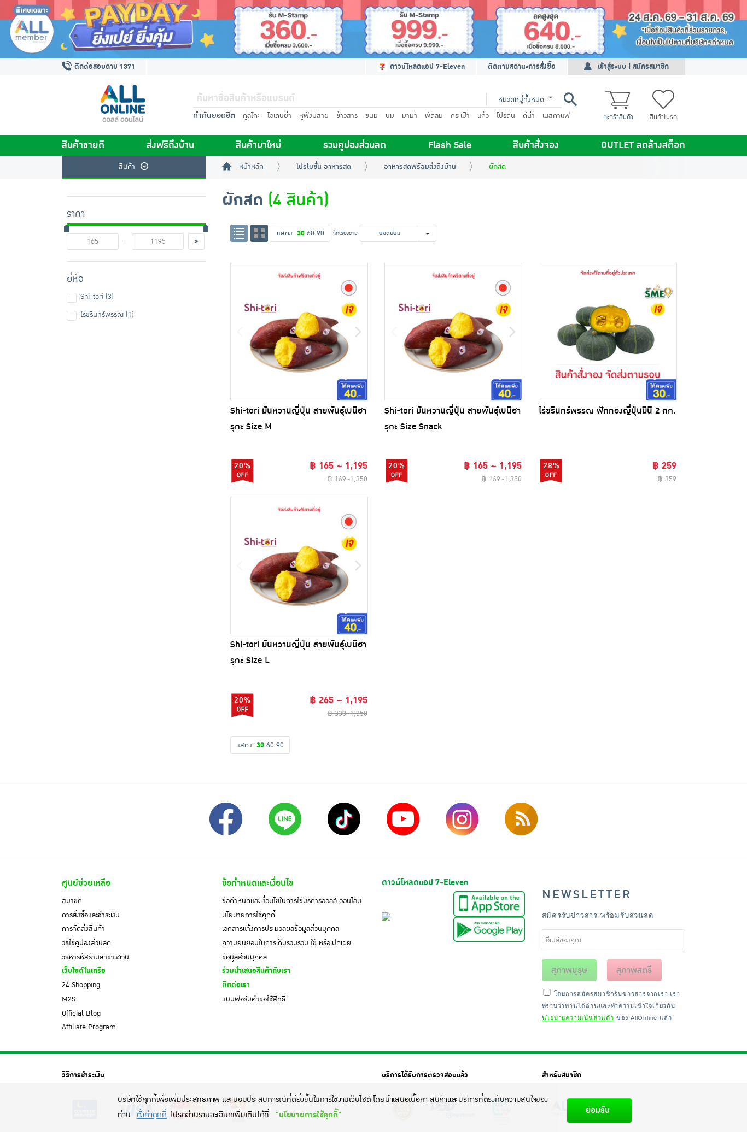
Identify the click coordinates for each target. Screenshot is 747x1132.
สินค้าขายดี (83, 145)
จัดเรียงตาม (345, 233)
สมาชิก (72, 900)
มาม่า (409, 115)
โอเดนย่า (279, 115)
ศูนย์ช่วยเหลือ (86, 882)
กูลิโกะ (251, 115)
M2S (68, 999)
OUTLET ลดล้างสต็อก (643, 145)
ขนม (371, 115)
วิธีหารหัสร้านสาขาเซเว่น (95, 957)
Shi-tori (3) (97, 297)
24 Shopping (81, 985)
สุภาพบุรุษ (569, 970)
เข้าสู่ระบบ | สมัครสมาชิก (633, 66)
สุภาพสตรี (634, 970)
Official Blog (81, 1013)
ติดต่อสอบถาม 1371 (103, 66)
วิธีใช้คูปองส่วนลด (86, 943)
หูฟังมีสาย (314, 115)
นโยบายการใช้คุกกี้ (248, 915)
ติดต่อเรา (236, 985)
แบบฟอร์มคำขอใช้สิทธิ (253, 999)
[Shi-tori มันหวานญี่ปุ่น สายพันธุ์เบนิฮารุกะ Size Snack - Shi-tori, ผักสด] (453, 331)
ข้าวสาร (347, 115)
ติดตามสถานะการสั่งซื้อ (522, 66)
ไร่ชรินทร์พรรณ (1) (107, 315)
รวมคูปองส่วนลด (354, 145)
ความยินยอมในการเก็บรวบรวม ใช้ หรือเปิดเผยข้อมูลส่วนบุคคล (286, 950)
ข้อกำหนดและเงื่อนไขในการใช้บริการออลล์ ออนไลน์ (291, 900)
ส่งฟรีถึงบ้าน (170, 145)
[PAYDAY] (373, 29)
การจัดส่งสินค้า (83, 928)
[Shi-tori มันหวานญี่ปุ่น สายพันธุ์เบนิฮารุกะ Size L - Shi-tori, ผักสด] (299, 565)
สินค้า (127, 166)
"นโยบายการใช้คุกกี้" (308, 1115)
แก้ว (483, 115)
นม (390, 115)
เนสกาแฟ (556, 115)
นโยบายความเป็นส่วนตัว (578, 1017)
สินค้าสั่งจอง (536, 145)
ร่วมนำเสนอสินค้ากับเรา (256, 970)
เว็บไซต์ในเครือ (84, 970)
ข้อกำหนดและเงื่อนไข (257, 882)
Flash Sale (449, 145)
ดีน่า (529, 115)
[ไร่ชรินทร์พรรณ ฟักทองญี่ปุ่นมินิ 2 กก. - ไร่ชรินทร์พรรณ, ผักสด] (607, 331)
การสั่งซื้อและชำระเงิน (91, 915)
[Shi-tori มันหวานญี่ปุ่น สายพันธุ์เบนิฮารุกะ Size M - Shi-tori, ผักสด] (299, 331)
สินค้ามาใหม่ (258, 145)
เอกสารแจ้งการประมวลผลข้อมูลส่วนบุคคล (280, 928)
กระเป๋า (460, 115)
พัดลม (434, 115)
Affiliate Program (89, 1027)
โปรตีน (506, 115)
